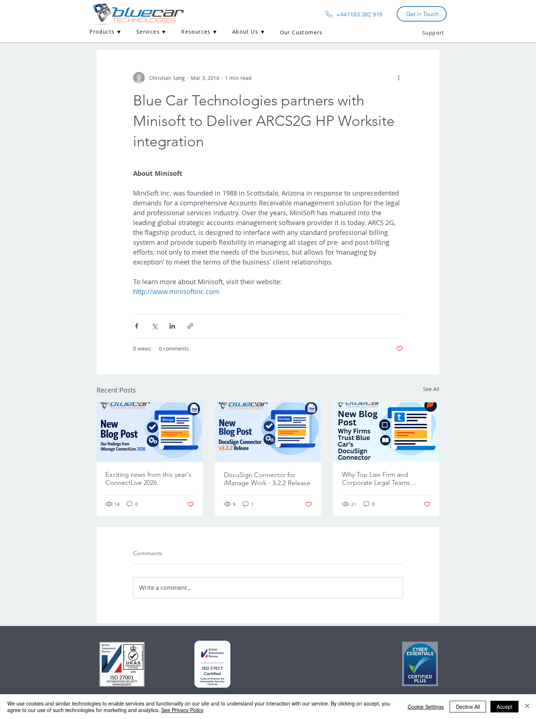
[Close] (527, 706)
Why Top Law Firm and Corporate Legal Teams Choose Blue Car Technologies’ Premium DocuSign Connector (376, 479)
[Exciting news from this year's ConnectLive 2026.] (150, 432)
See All (431, 389)
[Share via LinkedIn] (172, 325)
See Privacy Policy (182, 710)
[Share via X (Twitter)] (154, 325)
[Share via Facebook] (136, 325)
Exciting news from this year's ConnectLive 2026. (148, 479)
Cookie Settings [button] (426, 706)
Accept (504, 706)
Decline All (468, 706)
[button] (105, 32)
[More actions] (398, 77)
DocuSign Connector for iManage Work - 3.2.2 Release (267, 479)
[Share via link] (190, 325)
